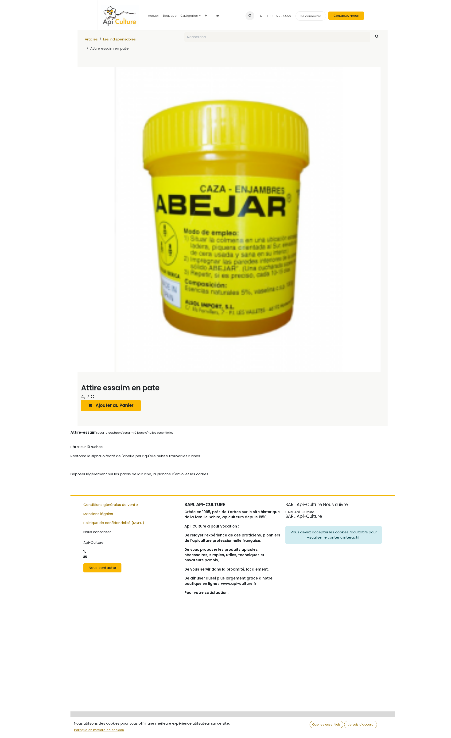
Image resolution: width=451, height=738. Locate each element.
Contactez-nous (346, 15)
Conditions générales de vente (110, 504)
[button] (249, 15)
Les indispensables (119, 39)
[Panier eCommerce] (219, 16)
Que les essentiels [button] (326, 724)
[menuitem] (153, 15)
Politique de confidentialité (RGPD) (113, 522)
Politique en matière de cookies (99, 730)
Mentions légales (98, 513)
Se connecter (310, 16)
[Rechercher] (377, 36)
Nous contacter (102, 567)
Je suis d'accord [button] (360, 724)
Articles (91, 39)
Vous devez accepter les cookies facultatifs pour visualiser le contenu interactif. (334, 535)
